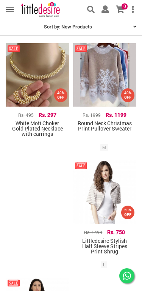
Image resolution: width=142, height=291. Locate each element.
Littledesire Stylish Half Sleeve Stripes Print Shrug (104, 246)
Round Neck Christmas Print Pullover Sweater (105, 126)
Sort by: (68, 27)
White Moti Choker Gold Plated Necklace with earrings (37, 128)
